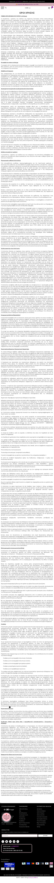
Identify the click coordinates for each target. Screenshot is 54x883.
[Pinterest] (10, 841)
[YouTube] (14, 841)
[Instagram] (6, 841)
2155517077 (19, 1)
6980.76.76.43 (7, 822)
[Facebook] (3, 841)
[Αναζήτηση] (6, 8)
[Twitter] (17, 841)
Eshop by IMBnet (33, 877)
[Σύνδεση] (49, 8)
